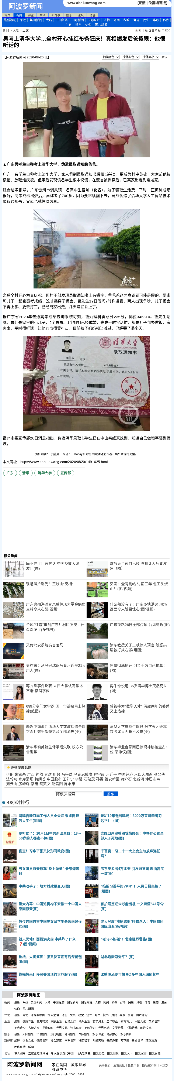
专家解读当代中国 (62, 1053)
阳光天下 (127, 1053)
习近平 (111, 775)
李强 (79, 779)
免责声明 (133, 1065)
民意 (130, 1015)
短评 (89, 1015)
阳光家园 (141, 1053)
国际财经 (94, 20)
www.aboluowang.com (86, 3)
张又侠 (159, 775)
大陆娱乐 (28, 1034)
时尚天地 (98, 1040)
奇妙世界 (137, 1040)
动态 (64, 1015)
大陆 (49, 20)
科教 (126, 20)
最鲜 (17, 1040)
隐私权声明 (149, 1065)
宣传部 (65, 473)
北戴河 (138, 779)
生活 (43, 15)
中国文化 (140, 1021)
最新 (10, 20)
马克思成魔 (83, 775)
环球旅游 (151, 1040)
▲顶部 (164, 1065)
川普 (56, 775)
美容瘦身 (20, 1027)
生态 (69, 24)
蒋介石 (126, 779)
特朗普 (40, 779)
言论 (25, 1015)
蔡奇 (34, 784)
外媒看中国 (38, 1015)
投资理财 (48, 1027)
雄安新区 (112, 779)
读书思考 (76, 1027)
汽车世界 (70, 1040)
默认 (164, 57)
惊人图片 (20, 1053)
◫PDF (166, 30)
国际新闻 (78, 20)
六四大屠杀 (143, 775)
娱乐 (69, 15)
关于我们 (104, 1065)
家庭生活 (56, 1021)
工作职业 (112, 1021)
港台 (78, 24)
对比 (114, 1015)
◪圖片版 (155, 30)
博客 (92, 15)
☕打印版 (141, 30)
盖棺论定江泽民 (38, 1053)
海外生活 (84, 1021)
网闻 (117, 20)
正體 (142, 3)
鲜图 (31, 1046)
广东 (10, 473)
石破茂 (89, 779)
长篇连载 (132, 1027)
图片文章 (146, 1027)
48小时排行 (18, 802)
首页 (7, 15)
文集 (73, 1015)
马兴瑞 (67, 775)
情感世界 (42, 1040)
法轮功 (11, 779)
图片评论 (141, 1015)
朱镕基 (20, 775)
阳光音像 (155, 1053)
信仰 (88, 24)
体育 (166, 20)
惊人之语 (53, 1015)
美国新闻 (36, 20)
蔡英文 (45, 784)
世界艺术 (104, 1027)
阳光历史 (99, 1053)
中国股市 (54, 779)
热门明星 (56, 1034)
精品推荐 (112, 1034)
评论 (31, 15)
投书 (106, 1015)
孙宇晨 (99, 775)
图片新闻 (28, 1008)
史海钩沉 (42, 1021)
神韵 (39, 775)
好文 (97, 1015)
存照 (122, 1015)
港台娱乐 (70, 1034)
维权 (156, 20)
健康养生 (28, 1021)
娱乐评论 (98, 1034)
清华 (25, 473)
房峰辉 (24, 784)
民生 (146, 20)
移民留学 (84, 1040)
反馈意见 (119, 1065)
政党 (81, 1015)
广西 (31, 775)
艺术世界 (154, 1021)
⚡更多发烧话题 (19, 767)
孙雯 (100, 779)
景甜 (48, 775)
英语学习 (90, 1027)
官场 (136, 20)
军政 (23, 20)
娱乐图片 (126, 1034)
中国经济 (62, 20)
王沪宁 (68, 779)
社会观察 (56, 1040)
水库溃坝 (25, 779)
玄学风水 (98, 1021)
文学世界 (118, 1027)
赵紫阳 (57, 784)
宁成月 (55, 454)
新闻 (19, 15)
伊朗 (10, 775)
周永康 (69, 784)
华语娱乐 (42, 1034)
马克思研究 (83, 1053)
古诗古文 (34, 1027)
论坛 (81, 15)
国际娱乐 (84, 1034)
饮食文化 (28, 1040)
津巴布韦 (152, 779)
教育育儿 (126, 1021)
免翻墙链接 (157, 3)
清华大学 (45, 473)
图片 (101, 24)
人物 (107, 20)
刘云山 (11, 784)
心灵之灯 (70, 1021)
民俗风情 (20, 1046)
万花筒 (125, 1040)
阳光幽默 (113, 1053)
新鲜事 (56, 15)
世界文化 (62, 1027)
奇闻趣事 (112, 1040)
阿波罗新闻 (25, 6)
